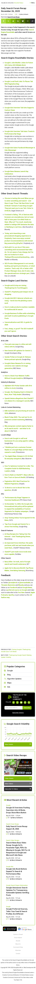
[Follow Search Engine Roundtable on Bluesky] (21, 702)
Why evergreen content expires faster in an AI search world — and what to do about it (19, 428)
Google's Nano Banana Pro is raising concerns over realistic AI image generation (17, 365)
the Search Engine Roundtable (18, 960)
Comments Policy (18, 947)
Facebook (13, 587)
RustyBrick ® (17, 967)
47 (9, 818)
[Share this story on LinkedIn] (18, 21)
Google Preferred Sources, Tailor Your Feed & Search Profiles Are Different (17, 911)
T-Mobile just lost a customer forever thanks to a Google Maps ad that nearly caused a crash (19, 449)
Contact (18, 953)
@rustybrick (12, 582)
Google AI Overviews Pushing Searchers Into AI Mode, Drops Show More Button (18, 810)
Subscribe (27, 708)
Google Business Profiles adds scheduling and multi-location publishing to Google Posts (20, 315)
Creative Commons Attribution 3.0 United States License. (18, 975)
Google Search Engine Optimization (17, 885)
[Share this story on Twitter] (8, 21)
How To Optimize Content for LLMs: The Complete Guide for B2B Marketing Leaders (19, 468)
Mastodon (11, 585)
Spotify (11, 595)
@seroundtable (24, 582)
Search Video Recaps (12, 840)
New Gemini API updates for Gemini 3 (18, 350)
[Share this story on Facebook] (3, 21)
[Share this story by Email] (27, 21)
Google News (27, 587)
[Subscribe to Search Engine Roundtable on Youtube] (25, 702)
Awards (18, 941)
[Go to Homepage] (12, 3)
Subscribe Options (18, 713)
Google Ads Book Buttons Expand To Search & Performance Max (16, 871)
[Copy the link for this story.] (32, 21)
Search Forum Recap (13, 17)
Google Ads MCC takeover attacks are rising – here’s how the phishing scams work (18, 300)
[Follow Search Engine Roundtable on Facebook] (13, 702)
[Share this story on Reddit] (13, 21)
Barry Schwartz (24, 14)
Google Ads (9, 866)
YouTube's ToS (18, 980)
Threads (4, 585)
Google (8, 805)
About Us (18, 944)
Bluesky (21, 585)
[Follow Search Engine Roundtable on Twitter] (17, 702)
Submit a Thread (18, 934)
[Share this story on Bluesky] (22, 21)
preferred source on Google (17, 590)
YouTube (21, 592)
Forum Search (18, 937)
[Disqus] (18, 624)
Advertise (18, 950)
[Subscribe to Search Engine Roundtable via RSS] (29, 702)
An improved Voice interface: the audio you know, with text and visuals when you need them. (19, 545)
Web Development (29, 967)
